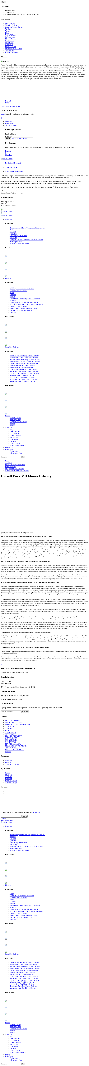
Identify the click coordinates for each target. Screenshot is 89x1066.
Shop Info (8, 155)
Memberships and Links (13, 49)
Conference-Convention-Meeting (21, 310)
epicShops (36, 812)
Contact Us (9, 45)
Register (8, 151)
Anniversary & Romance (18, 236)
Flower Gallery (10, 47)
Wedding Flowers (16, 242)
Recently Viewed (11, 781)
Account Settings (11, 783)
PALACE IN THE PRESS (14, 750)
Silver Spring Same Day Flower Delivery (24, 369)
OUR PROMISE (11, 738)
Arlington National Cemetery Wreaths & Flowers (26, 240)
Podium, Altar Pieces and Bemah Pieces (23, 308)
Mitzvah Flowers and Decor (19, 244)
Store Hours (9, 43)
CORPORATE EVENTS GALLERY (18, 724)
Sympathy (13, 234)
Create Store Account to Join (11, 106)
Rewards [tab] (8, 101)
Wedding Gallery (11, 25)
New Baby (13, 238)
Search (24, 816)
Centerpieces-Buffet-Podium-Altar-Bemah (24, 302)
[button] (1, 118)
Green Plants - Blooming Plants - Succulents (25, 299)
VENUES (8, 728)
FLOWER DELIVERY (13, 736)
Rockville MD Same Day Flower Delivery (24, 356)
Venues (7, 31)
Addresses (8, 777)
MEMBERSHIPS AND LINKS (16, 746)
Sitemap (8, 752)
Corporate (13, 312)
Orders (7, 773)
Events (7, 416)
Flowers (8, 278)
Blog (7, 33)
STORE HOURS (11, 740)
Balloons (13, 301)
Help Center (9, 123)
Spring (12, 287)
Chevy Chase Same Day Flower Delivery (24, 363)
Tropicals (13, 295)
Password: (8, 136)
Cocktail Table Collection (18, 306)
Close (3, 2)
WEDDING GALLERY (13, 722)
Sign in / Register (11, 125)
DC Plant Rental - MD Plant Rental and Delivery (26, 304)
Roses (12, 293)
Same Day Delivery (12, 347)
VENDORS (9, 726)
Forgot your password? (20, 138)
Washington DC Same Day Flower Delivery (25, 359)
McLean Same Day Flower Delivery (22, 377)
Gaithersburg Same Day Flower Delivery (24, 371)
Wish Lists (8, 779)
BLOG (7, 730)
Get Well (13, 232)
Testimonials (9, 51)
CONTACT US (10, 742)
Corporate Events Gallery (14, 27)
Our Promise (9, 41)
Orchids (12, 297)
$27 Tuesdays (10, 37)
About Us (8, 428)
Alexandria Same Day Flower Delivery (23, 381)
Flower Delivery (10, 39)
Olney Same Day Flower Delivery (21, 367)
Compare (8, 121)
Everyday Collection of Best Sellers (22, 289)
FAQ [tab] (7, 103)
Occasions (8, 219)
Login (3, 114)
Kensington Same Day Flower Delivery (23, 379)
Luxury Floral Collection (18, 291)
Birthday (13, 230)
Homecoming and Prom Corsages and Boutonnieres (27, 228)
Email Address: (10, 134)
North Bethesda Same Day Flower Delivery (25, 361)
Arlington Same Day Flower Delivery (22, 375)
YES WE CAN (10, 35)
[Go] (22, 193)
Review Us (9, 447)
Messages (8, 775)
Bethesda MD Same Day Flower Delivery (24, 358)
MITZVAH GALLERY (13, 720)
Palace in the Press (11, 53)
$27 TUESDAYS (11, 734)
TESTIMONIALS (11, 748)
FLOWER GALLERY (13, 744)
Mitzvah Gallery (10, 23)
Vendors (8, 29)
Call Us (3, 818)
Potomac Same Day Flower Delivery (22, 365)
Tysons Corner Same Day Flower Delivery (24, 373)
